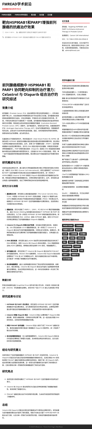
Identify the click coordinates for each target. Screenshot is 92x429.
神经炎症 (74, 251)
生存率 (65, 234)
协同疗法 (48, 37)
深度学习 (66, 255)
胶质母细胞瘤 (67, 246)
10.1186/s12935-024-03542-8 (77, 39)
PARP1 (20, 37)
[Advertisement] (31, 62)
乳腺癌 (80, 242)
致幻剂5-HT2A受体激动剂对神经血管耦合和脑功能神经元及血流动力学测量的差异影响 (75, 138)
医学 (45, 32)
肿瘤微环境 (75, 255)
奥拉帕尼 (26, 37)
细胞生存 (32, 37)
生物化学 (29, 32)
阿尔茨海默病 (67, 259)
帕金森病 (77, 246)
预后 (64, 242)
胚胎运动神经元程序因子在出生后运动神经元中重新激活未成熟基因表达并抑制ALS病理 (75, 153)
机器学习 (66, 251)
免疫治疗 (71, 242)
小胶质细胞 (73, 234)
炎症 (81, 251)
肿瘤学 (35, 32)
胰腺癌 (65, 238)
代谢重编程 (79, 226)
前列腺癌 (8, 37)
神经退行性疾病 (68, 226)
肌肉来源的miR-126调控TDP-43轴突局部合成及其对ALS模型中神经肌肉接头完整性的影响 (75, 168)
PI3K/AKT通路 (40, 37)
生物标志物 (81, 238)
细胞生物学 (22, 32)
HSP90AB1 (14, 37)
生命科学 (40, 32)
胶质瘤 (72, 238)
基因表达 (78, 230)
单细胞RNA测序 (68, 230)
